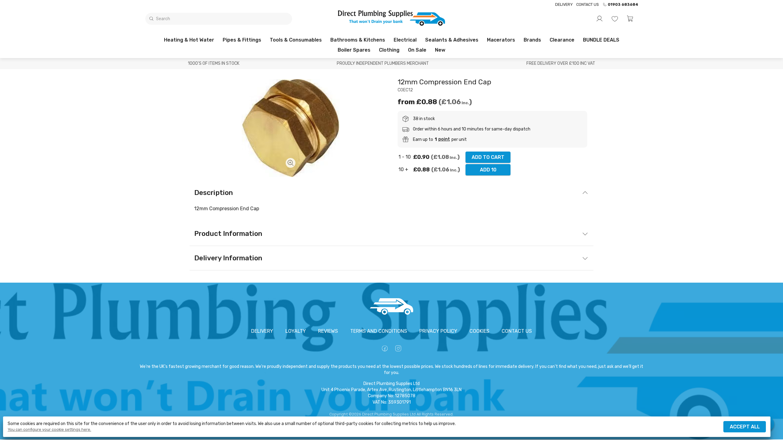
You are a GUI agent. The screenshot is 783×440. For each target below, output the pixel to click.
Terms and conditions (378, 331)
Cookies (479, 331)
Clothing (389, 50)
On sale (417, 50)
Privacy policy (438, 331)
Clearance (562, 40)
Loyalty (295, 331)
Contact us (587, 4)
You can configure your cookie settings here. (49, 429)
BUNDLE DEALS (601, 40)
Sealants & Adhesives (451, 40)
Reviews (328, 331)
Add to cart (488, 157)
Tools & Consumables (296, 40)
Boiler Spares (354, 50)
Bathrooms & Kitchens (357, 40)
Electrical (405, 40)
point (444, 139)
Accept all (745, 427)
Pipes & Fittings (242, 40)
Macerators (501, 40)
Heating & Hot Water (189, 40)
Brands (532, 40)
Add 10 (488, 170)
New (440, 50)
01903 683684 (623, 4)
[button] (630, 18)
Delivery (564, 4)
